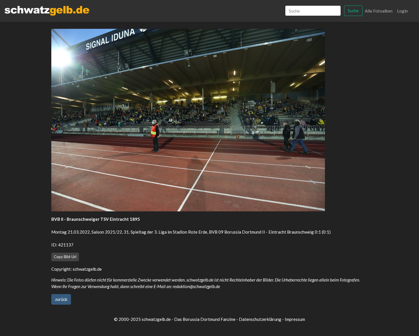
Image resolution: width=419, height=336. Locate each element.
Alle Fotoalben (378, 10)
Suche (353, 10)
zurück (61, 299)
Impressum (295, 319)
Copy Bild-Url (65, 256)
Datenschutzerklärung (260, 319)
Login (402, 10)
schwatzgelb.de (87, 269)
